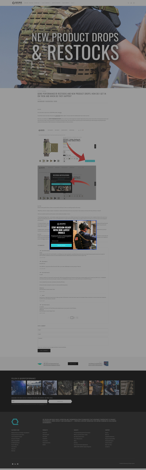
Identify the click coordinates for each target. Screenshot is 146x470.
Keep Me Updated (61, 245)
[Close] (95, 222)
